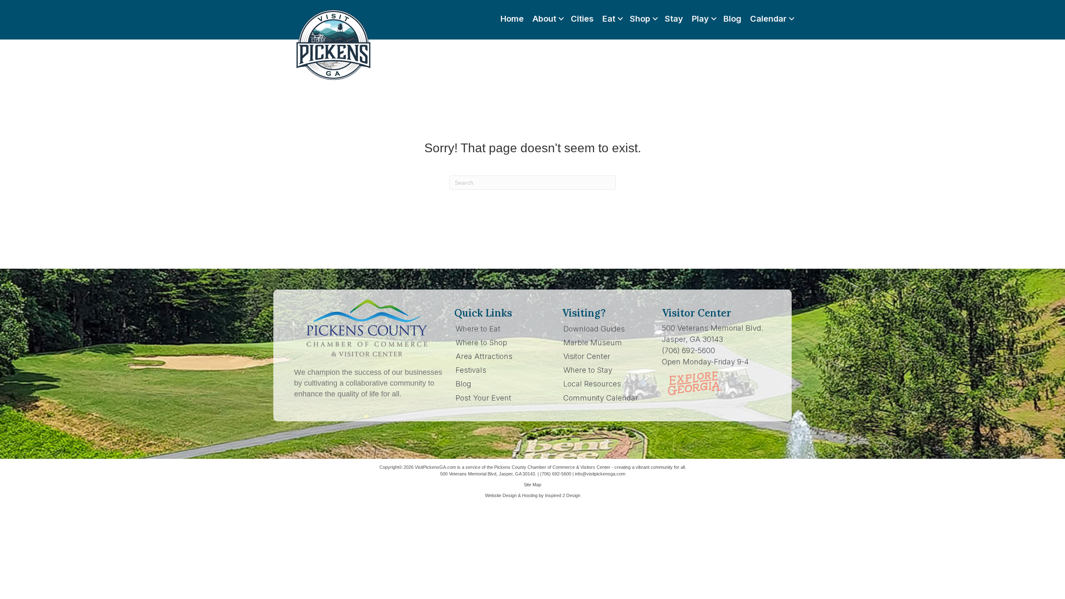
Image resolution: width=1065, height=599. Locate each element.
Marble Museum (592, 342)
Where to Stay (587, 370)
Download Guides (594, 328)
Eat (608, 19)
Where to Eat (478, 328)
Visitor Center (586, 356)
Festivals (471, 370)
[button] (561, 18)
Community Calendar (600, 398)
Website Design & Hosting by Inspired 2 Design (532, 495)
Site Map (532, 484)
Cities (582, 19)
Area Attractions (484, 356)
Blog (732, 19)
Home (512, 19)
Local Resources (592, 383)
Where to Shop (481, 342)
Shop (640, 19)
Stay (674, 19)
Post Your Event (483, 398)
